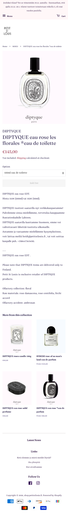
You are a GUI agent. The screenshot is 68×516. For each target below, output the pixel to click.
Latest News (34, 440)
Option (6, 166)
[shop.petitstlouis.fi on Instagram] (38, 484)
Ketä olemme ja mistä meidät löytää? (34, 458)
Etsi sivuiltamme (34, 467)
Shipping (21, 158)
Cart (63, 16)
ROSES (15, 47)
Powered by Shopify (52, 495)
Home (4, 47)
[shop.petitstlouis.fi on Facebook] (30, 484)
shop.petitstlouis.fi (33, 495)
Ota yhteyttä (34, 462)
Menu (9, 16)
